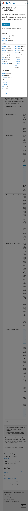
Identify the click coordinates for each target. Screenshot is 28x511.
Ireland (3, 59)
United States (5, 40)
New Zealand (5, 77)
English (18, 61)
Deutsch (18, 59)
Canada (4, 38)
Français (18, 63)
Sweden (17, 55)
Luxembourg (5, 63)
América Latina (5, 36)
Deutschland (5, 50)
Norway (17, 48)
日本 (3, 86)
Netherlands (18, 46)
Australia (4, 73)
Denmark (4, 48)
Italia (3, 61)
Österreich (17, 50)
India (3, 75)
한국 (3, 88)
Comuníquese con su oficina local (14, 93)
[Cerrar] (26, 3)
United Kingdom (19, 65)
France (3, 57)
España (3, 52)
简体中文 (5, 82)
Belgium (4, 46)
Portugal (17, 52)
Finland (3, 55)
